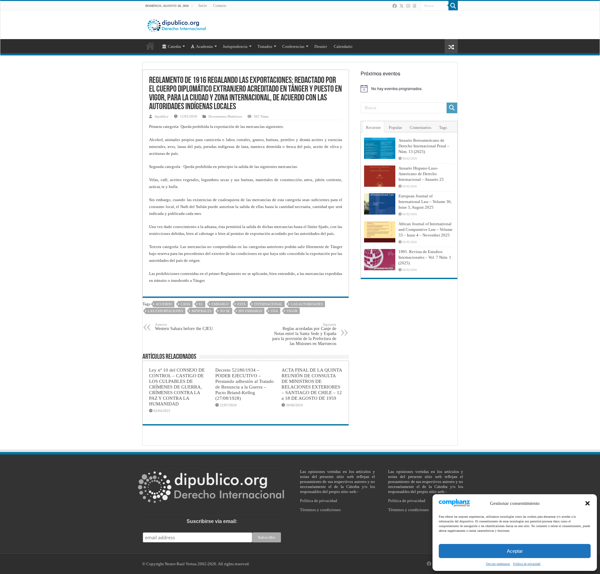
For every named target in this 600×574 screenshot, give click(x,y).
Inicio (202, 5)
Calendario (343, 46)
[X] (401, 6)
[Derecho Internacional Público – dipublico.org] (176, 24)
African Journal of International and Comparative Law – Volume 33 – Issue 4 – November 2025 (425, 229)
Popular (395, 127)
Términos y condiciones (320, 509)
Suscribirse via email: (212, 521)
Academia (204, 46)
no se (225, 311)
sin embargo (250, 311)
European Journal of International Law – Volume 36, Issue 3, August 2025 (425, 202)
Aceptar (515, 551)
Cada (185, 304)
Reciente (373, 127)
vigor (292, 311)
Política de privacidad (526, 564)
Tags (443, 127)
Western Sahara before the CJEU (184, 327)
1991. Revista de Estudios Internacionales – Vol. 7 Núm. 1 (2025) (424, 257)
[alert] (409, 88)
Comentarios (420, 127)
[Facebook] (395, 6)
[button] (587, 503)
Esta (241, 304)
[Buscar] (453, 5)
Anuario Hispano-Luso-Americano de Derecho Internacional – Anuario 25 (421, 174)
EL (201, 304)
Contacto (219, 5)
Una (274, 311)
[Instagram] (408, 6)
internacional (268, 304)
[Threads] (414, 6)
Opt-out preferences (498, 564)
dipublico (161, 116)
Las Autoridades (307, 304)
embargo (220, 304)
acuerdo (164, 304)
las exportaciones (165, 311)
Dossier (320, 46)
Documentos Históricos (225, 116)
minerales (202, 311)
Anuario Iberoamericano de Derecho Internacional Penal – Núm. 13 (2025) (423, 146)
